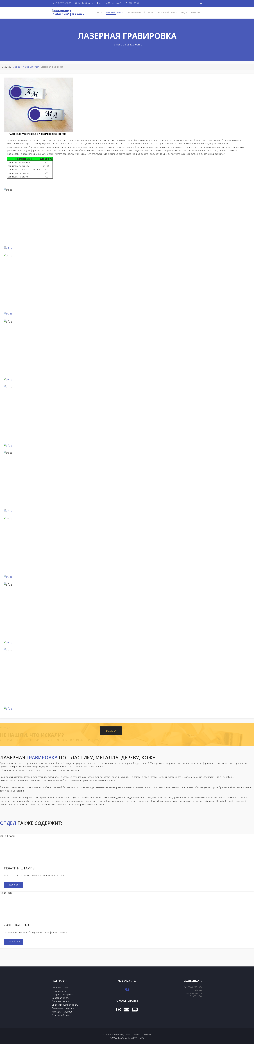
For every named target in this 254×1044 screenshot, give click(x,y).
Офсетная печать (60, 1001)
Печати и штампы (60, 987)
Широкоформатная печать (65, 1004)
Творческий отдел (166, 12)
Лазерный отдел (113, 12)
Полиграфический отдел (139, 12)
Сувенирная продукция (63, 1008)
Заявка (112, 730)
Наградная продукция (62, 1011)
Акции (184, 12)
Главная (98, 12)
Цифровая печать (60, 997)
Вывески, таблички (61, 1015)
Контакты (195, 12)
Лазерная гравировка (62, 994)
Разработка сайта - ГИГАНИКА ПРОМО (127, 1038)
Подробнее (13, 884)
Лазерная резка (59, 991)
